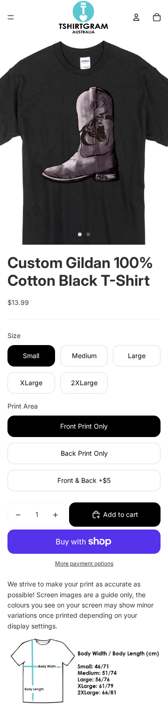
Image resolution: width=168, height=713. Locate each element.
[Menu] (10, 17)
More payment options (84, 563)
